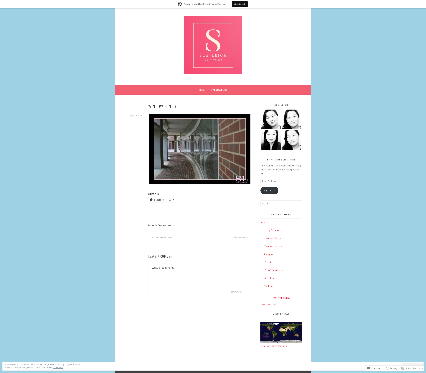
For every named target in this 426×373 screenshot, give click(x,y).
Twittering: (281, 297)
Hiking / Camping (272, 230)
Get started (239, 4)
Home (202, 89)
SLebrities (269, 277)
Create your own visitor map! (273, 345)
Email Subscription (281, 159)
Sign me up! (269, 190)
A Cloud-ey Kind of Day (162, 238)
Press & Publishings (273, 269)
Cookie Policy (58, 367)
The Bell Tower (241, 238)
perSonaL (264, 222)
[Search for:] (281, 203)
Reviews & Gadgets (273, 238)
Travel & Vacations (273, 246)
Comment (236, 291)
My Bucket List (219, 89)
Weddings (269, 285)
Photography (266, 254)
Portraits (268, 261)
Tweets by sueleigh (269, 303)
